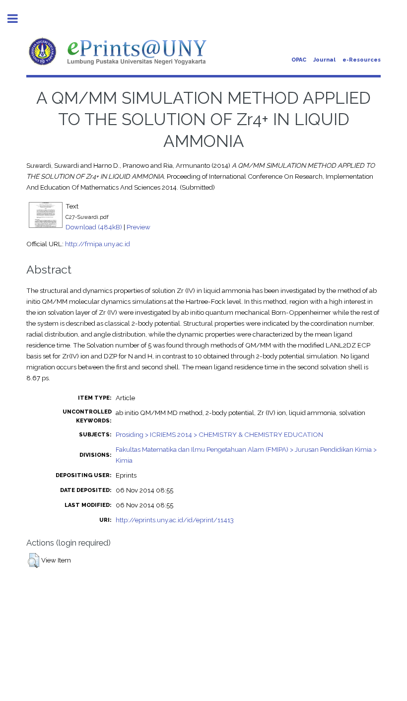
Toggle (18, 18)
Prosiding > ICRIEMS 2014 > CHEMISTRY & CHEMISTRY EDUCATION (219, 434)
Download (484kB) (94, 227)
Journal (324, 60)
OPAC (298, 60)
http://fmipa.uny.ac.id (97, 244)
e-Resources (361, 60)
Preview (138, 227)
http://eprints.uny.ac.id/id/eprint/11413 (175, 520)
